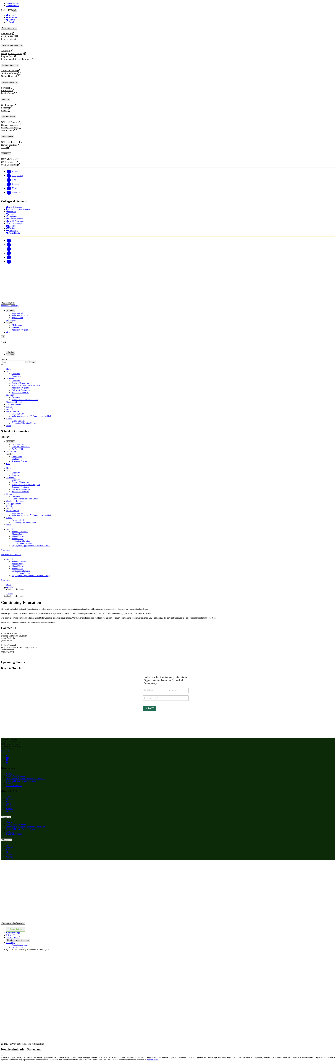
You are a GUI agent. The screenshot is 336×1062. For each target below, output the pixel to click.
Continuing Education (21, 541)
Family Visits (7, 93)
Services (5, 87)
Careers (9, 808)
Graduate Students (9, 65)
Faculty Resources (10, 127)
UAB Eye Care (18, 313)
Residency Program (20, 330)
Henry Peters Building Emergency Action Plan (25, 778)
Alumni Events (18, 536)
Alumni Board (17, 534)
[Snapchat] (9, 257)
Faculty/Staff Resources (16, 776)
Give (8, 332)
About (9, 371)
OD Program (17, 325)
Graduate (15, 327)
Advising (5, 50)
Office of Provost (9, 122)
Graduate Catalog (9, 73)
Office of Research (10, 142)
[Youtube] (9, 253)
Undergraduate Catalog (12, 53)
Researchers (7, 137)
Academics (10, 378)
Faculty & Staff (8, 117)
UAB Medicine (8, 159)
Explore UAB (7, 303)
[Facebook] (9, 240)
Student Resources (14, 785)
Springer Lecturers (24, 543)
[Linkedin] (9, 261)
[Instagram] (9, 249)
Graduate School (9, 70)
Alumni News (17, 538)
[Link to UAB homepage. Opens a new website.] (24, 867)
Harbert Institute (9, 144)
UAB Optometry (9, 164)
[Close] (15, 10)
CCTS (4, 147)
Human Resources (9, 125)
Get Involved (7, 105)
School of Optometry (10, 306)
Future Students (8, 28)
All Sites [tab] (10, 355)
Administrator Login (20, 945)
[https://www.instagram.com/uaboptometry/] (7, 760)
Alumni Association (20, 531)
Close (4, 437)
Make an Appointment (21, 315)
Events (4, 110)
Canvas (9, 774)
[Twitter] (9, 245)
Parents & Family (9, 82)
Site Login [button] (10, 942)
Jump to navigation (14, 3)
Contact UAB (13, 933)
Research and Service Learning (16, 59)
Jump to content (12, 5)
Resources (6, 90)
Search (4, 359)
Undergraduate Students (11, 45)
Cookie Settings (16, 929)
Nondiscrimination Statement (13, 923)
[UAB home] (168, 300)
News (8, 804)
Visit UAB (6, 33)
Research (10, 395)
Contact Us (5, 751)
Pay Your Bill (17, 317)
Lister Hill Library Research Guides (21, 781)
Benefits (5, 107)
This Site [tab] (10, 352)
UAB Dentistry (8, 162)
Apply (9, 323)
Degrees (9, 799)
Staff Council (7, 130)
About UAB (6, 840)
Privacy (10, 935)
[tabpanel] (168, 360)
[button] (168, 554)
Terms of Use (13, 937)
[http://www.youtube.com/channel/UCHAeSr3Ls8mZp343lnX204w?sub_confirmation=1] (7, 758)
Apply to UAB (8, 36)
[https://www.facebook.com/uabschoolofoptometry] (7, 763)
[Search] (3, 337)
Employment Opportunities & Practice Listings (31, 546)
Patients (5, 154)
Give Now (5, 550)
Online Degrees (8, 76)
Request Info (7, 39)
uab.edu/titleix (152, 1060)
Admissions (11, 320)
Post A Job (10, 783)
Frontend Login (18, 947)
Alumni (5, 99)
